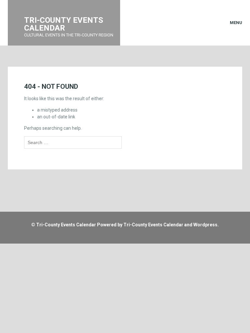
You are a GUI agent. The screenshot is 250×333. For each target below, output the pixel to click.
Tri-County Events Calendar (66, 224)
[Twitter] (138, 235)
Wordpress (205, 224)
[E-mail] (115, 235)
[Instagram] (130, 235)
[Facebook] (122, 235)
